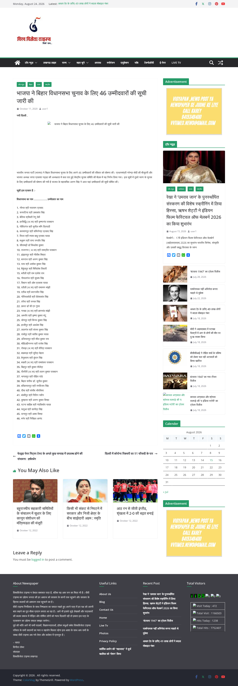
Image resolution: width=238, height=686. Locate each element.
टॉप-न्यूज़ (29, 62)
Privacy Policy (108, 641)
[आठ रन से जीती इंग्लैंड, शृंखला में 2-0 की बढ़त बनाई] (135, 482)
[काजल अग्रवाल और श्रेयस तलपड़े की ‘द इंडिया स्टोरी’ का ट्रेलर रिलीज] (175, 403)
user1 (45, 108)
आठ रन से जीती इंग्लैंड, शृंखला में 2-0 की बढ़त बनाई (135, 511)
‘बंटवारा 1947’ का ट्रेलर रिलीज (205, 271)
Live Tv (176, 62)
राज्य (64, 62)
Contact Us (106, 609)
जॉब (136, 62)
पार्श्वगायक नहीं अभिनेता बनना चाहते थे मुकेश (204, 291)
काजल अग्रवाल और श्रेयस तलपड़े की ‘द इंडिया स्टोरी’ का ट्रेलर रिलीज (204, 400)
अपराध (98, 62)
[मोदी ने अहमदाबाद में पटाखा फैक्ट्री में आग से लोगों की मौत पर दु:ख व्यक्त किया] (175, 336)
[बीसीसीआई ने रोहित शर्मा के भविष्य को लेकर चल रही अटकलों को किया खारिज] (175, 360)
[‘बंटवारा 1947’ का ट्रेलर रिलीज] (175, 274)
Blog (102, 602)
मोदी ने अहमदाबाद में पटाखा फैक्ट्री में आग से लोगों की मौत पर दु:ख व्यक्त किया (205, 333)
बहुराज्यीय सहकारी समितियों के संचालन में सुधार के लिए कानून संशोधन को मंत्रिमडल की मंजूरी (35, 515)
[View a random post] (220, 62)
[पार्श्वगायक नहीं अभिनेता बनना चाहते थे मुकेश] (175, 294)
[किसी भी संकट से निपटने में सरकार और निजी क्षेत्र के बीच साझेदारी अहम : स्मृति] (85, 482)
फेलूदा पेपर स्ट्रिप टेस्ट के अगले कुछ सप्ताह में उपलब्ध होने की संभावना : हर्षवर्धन (50, 456)
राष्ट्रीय (47, 84)
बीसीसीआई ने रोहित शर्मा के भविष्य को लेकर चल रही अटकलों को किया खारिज (205, 357)
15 (211, 460)
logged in (37, 559)
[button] (35, 62)
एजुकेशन (125, 62)
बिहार (30, 84)
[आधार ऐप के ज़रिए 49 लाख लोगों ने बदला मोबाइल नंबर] (175, 314)
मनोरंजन (111, 62)
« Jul (165, 492)
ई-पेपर (163, 62)
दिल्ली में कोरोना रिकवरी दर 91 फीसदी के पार (129, 453)
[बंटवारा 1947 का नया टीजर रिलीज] (175, 381)
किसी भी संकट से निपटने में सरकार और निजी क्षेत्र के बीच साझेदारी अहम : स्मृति (84, 513)
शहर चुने (81, 62)
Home (103, 617)
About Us (105, 594)
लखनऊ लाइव (49, 62)
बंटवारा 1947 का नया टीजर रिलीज (203, 378)
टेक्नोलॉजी (149, 62)
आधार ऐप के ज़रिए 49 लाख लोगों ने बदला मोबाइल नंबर (83, 4)
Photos (103, 633)
